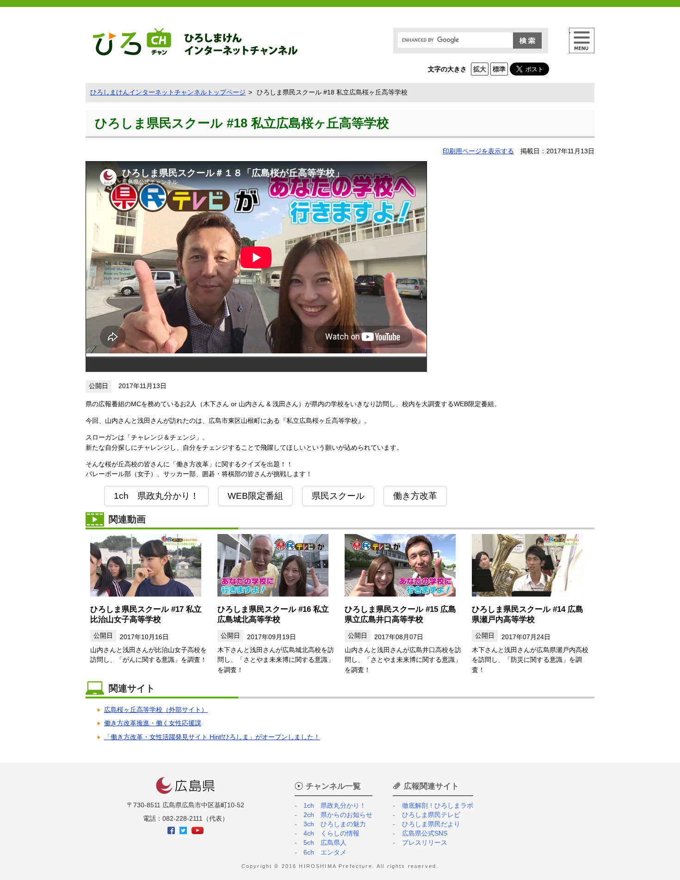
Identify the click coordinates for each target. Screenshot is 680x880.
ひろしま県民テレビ (431, 814)
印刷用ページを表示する (478, 151)
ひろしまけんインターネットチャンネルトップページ (168, 92)
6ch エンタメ (324, 852)
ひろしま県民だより (431, 824)
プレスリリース (424, 842)
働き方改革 (415, 495)
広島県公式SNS (424, 833)
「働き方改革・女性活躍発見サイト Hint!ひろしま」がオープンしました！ (212, 737)
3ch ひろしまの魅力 (334, 824)
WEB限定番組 (255, 495)
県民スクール (338, 495)
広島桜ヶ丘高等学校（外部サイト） (156, 709)
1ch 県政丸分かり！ (156, 495)
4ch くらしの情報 (331, 833)
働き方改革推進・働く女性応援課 (152, 723)
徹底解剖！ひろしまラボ (437, 805)
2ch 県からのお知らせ (337, 814)
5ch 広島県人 (324, 842)
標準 (499, 69)
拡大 (479, 69)
